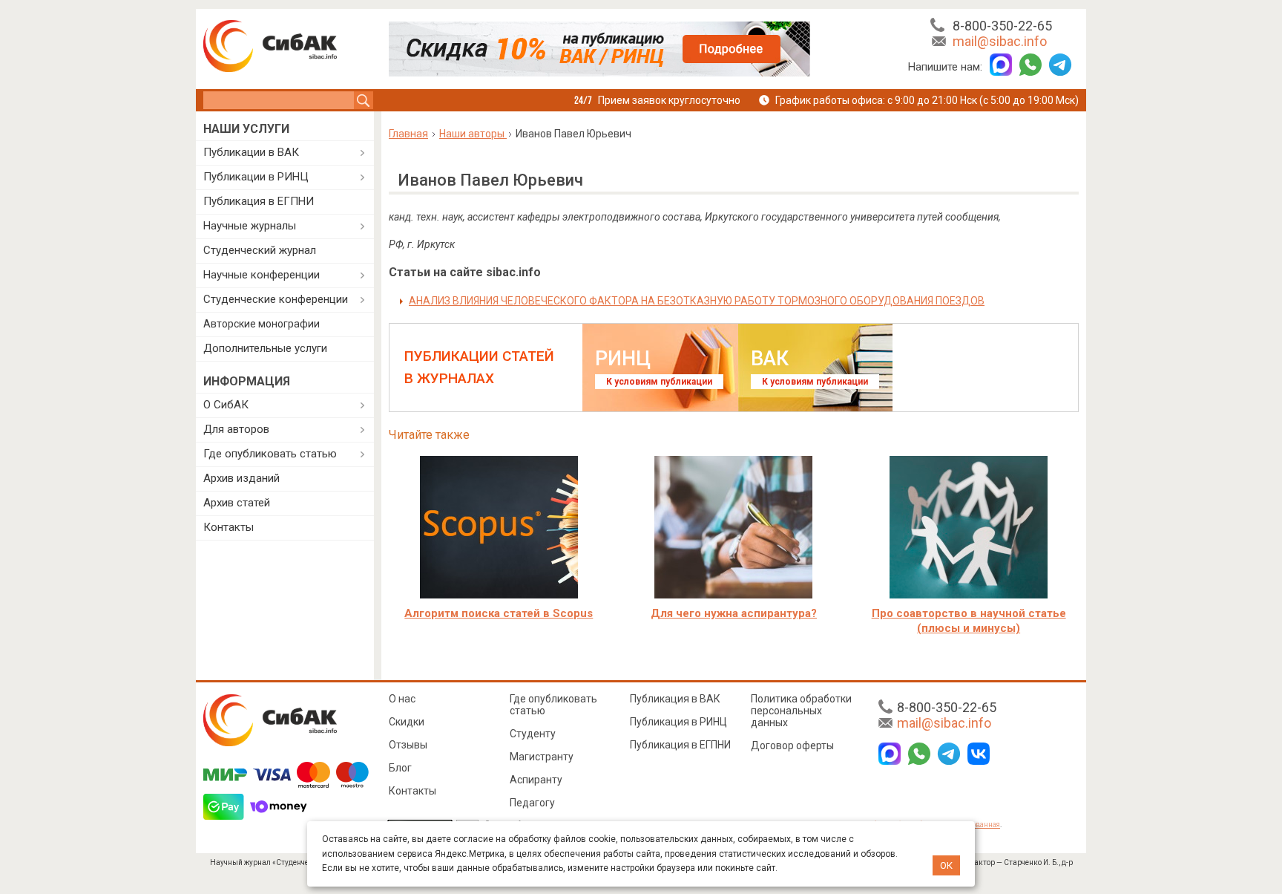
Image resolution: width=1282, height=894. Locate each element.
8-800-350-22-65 (1002, 25)
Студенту (533, 734)
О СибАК (226, 404)
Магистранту (541, 757)
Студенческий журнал (259, 250)
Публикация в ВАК (675, 699)
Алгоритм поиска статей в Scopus (498, 613)
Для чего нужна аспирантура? (734, 613)
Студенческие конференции (275, 299)
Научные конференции (261, 274)
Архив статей (236, 502)
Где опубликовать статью (270, 453)
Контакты (228, 527)
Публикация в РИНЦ (678, 722)
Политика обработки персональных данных (801, 710)
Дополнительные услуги (265, 348)
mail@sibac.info (1000, 41)
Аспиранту (536, 780)
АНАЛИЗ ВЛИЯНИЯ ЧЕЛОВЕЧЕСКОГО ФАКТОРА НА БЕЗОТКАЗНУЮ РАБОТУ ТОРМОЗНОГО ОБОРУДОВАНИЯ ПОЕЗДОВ (696, 301)
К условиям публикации (659, 381)
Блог (400, 768)
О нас (402, 699)
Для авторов (236, 429)
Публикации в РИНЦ (256, 176)
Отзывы (408, 745)
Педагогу (532, 803)
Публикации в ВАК (251, 152)
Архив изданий (241, 478)
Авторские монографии (261, 324)
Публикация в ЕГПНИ (258, 201)
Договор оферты (792, 745)
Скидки (406, 722)
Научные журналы (249, 225)
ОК (946, 865)
